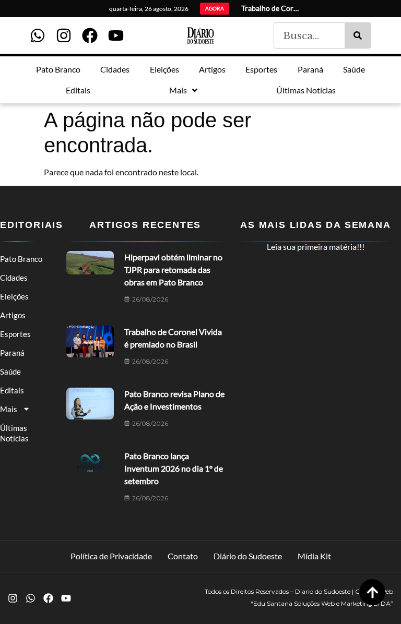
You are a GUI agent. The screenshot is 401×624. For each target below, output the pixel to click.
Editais (12, 390)
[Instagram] (64, 35)
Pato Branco (21, 258)
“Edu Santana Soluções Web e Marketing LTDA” (322, 603)
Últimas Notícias (14, 433)
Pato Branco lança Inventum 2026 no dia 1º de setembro (173, 468)
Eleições (14, 296)
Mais (8, 409)
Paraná (12, 352)
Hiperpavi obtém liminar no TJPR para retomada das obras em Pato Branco (173, 269)
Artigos (13, 315)
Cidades (14, 277)
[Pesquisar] (358, 35)
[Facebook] (90, 35)
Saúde (10, 371)
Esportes (15, 334)
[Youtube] (116, 35)
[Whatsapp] (37, 35)
